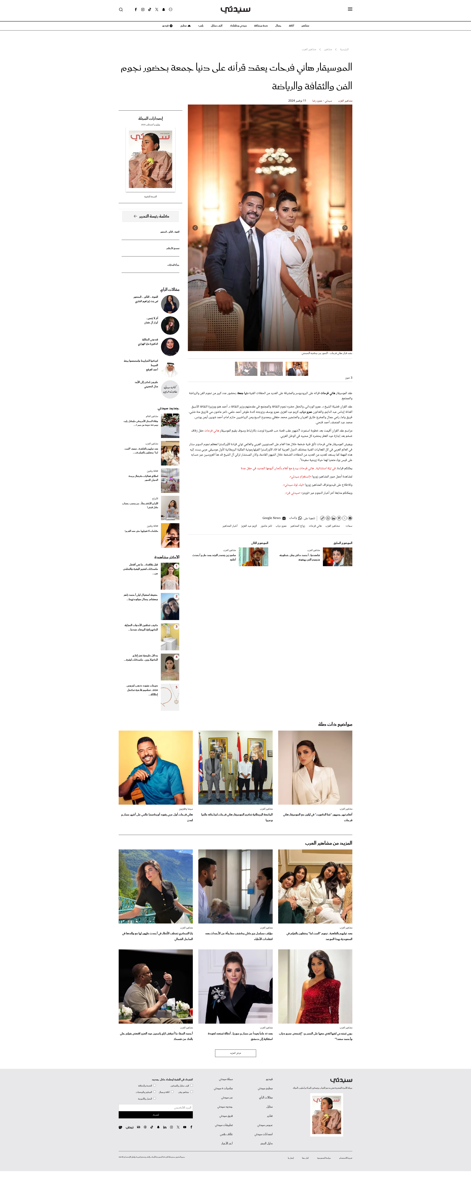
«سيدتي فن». (292, 493)
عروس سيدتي (265, 1125)
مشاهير (305, 26)
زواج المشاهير (297, 526)
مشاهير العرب (345, 100)
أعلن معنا (305, 1158)
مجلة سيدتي (226, 1079)
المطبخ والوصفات (144, 1092)
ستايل (269, 1106)
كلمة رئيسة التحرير (154, 216)
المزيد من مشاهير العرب (328, 843)
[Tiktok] (149, 9)
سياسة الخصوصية (324, 1158)
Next (195, 228)
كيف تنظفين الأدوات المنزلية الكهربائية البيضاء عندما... (141, 627)
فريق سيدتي (226, 1116)
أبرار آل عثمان (151, 322)
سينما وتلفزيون (186, 809)
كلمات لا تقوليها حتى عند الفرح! (141, 531)
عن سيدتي (227, 1097)
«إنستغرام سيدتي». (300, 476)
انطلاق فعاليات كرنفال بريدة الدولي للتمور (143, 478)
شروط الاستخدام (345, 1158)
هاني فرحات (211, 431)
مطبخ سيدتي (265, 1088)
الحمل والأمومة (145, 1099)
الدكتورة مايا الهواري (148, 344)
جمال (278, 26)
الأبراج (155, 499)
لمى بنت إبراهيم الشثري (146, 301)
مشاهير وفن (183, 1092)
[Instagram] (142, 9)
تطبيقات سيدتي (224, 1125)
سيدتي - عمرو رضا (322, 100)
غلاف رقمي (226, 1134)
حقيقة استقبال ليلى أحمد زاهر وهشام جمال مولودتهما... (141, 597)
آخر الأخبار (227, 1143)
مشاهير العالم (152, 416)
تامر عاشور (266, 526)
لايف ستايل (216, 26)
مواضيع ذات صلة (335, 724)
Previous (345, 228)
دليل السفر (266, 1143)
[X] (156, 9)
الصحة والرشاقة (145, 1086)
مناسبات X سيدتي (223, 1088)
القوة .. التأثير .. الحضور (169, 232)
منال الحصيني (151, 386)
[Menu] (350, 9)
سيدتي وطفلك (238, 26)
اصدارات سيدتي (263, 1134)
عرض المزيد (235, 1053)
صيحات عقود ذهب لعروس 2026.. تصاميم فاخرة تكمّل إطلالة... (142, 690)
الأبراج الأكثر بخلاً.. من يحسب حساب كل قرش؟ (140, 506)
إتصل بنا (291, 1158)
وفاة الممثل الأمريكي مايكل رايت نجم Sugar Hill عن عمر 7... (141, 423)
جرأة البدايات (173, 265)
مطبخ (183, 26)
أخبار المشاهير (230, 526)
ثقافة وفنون (152, 471)
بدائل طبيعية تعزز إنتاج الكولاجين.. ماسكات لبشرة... (141, 657)
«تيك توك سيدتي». (293, 485)
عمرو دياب (281, 526)
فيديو (165, 26)
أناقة (291, 26)
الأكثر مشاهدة (166, 557)
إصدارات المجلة (150, 118)
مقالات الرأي (169, 289)
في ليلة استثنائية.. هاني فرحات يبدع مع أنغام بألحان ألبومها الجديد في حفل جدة (288, 468)
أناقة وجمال (164, 1092)
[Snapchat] (163, 9)
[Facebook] (135, 9)
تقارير (270, 1116)
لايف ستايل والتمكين (180, 1086)
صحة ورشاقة (261, 26)
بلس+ (200, 26)
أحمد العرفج (152, 369)
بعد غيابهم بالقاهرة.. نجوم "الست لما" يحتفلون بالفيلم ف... (141, 451)
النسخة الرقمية (150, 197)
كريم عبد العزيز (249, 526)
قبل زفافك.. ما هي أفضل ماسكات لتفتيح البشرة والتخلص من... (140, 569)
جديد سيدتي (168, 408)
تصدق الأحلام (173, 248)
